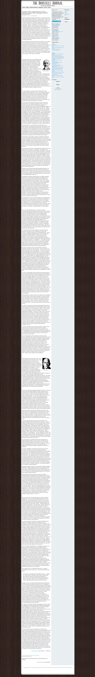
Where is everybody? (55, 39)
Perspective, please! (55, 34)
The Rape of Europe (55, 61)
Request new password (58, 89)
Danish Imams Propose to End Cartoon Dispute (57, 54)
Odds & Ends (67, 14)
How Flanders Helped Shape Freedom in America (58, 48)
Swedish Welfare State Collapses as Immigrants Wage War (57, 62)
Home (24, 7)
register (36, 650)
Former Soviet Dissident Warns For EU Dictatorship (57, 58)
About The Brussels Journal (56, 49)
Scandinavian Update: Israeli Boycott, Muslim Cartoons (57, 66)
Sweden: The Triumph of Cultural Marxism (57, 60)
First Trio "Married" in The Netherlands (57, 56)
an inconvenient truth (55, 26)
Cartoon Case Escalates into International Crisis (58, 77)
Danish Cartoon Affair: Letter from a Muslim (57, 69)
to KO (53, 28)
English (27, 7)
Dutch (65, 13)
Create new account (58, 88)
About (49, 7)
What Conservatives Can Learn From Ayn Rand (58, 46)
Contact (45, 7)
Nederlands (41, 7)
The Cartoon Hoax (54, 74)
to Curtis (53, 36)
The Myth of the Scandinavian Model (57, 68)
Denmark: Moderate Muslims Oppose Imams (57, 75)
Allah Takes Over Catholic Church (57, 73)
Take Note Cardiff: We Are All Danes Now (58, 72)
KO (25, 656)
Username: (58, 81)
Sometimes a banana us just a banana (57, 31)
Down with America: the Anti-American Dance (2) (57, 71)
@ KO (53, 33)
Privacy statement (69, 667)
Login (32, 650)
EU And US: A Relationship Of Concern (57, 67)
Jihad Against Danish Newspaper (57, 55)
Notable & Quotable (33, 7)
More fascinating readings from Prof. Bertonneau (30, 655)
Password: (58, 84)
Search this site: (67, 19)
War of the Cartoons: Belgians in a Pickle (58, 57)
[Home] (47, 6)
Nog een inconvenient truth (56, 25)
